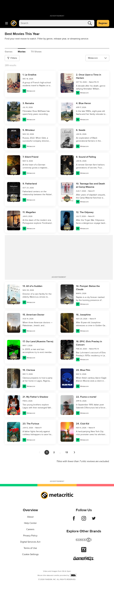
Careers (30, 529)
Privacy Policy (30, 535)
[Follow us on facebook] (73, 519)
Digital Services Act (30, 541)
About (30, 516)
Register (103, 23)
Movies (22, 51)
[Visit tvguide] (83, 551)
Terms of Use (30, 548)
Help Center (30, 523)
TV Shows (36, 51)
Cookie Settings (30, 554)
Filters (14, 58)
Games (8, 51)
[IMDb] (73, 575)
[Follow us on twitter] (93, 519)
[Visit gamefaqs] (83, 559)
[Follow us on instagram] (83, 519)
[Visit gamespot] (83, 541)
